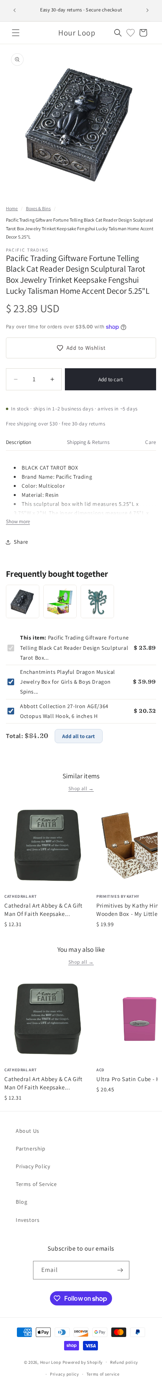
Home (12, 208)
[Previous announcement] (14, 10)
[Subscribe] (120, 1270)
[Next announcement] (147, 10)
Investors (27, 1219)
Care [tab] (150, 442)
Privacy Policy (33, 1166)
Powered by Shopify (83, 1362)
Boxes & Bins (38, 208)
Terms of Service (36, 1184)
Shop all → (81, 788)
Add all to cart (78, 736)
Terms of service (103, 1374)
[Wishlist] (130, 32)
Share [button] (21, 541)
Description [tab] (18, 442)
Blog (21, 1201)
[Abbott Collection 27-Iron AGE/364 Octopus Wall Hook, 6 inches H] (97, 601)
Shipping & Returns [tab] (88, 442)
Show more (18, 521)
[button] (15, 32)
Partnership (31, 1148)
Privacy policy (64, 1374)
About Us (27, 1130)
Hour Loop (50, 1362)
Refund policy (124, 1362)
